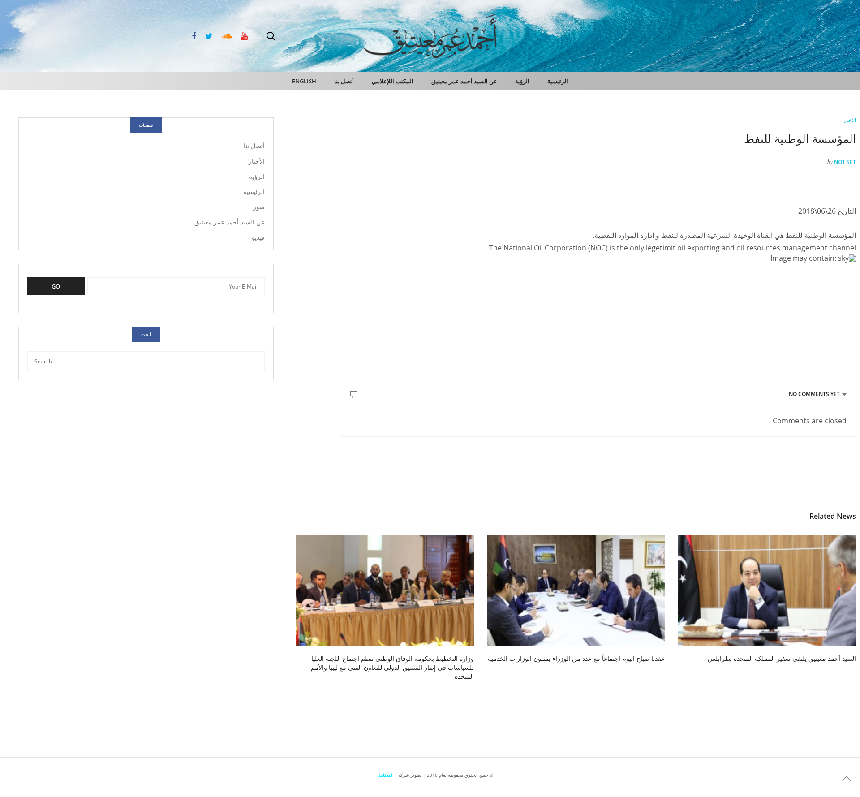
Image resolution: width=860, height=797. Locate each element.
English (304, 81)
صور (259, 206)
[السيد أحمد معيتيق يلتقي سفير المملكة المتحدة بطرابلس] (767, 590)
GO (56, 286)
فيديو (258, 237)
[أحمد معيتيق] (815, 35)
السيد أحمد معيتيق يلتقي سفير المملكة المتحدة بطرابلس (782, 658)
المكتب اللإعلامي (392, 81)
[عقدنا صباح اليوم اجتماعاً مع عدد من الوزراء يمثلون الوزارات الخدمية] (576, 590)
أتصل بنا (344, 81)
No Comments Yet (814, 394)
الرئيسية (557, 81)
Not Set (845, 162)
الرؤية (522, 81)
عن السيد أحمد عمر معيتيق (464, 81)
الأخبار (850, 119)
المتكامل (385, 775)
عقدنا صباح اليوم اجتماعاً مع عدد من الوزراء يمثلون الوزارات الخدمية (576, 658)
